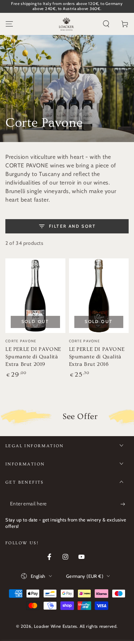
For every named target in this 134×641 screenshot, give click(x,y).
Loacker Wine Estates (55, 626)
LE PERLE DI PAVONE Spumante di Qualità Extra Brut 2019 (33, 356)
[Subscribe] (124, 504)
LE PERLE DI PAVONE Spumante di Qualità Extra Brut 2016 (97, 356)
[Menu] (9, 24)
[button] (106, 24)
